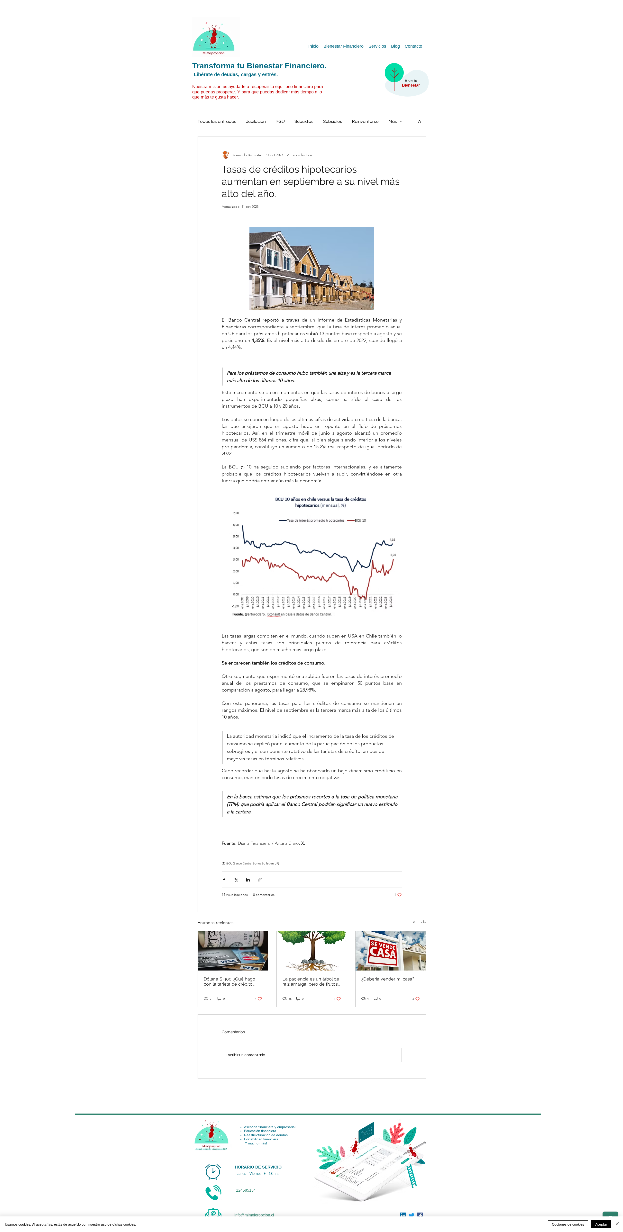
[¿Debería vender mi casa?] (391, 951)
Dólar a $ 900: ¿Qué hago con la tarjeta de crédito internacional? (229, 981)
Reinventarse (365, 121)
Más (392, 121)
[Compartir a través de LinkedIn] (248, 879)
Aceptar (601, 1224)
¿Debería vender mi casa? (387, 978)
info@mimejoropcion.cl (254, 1215)
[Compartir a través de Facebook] (224, 879)
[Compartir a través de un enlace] (259, 879)
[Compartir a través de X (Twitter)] (236, 879)
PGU (280, 121)
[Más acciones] (399, 155)
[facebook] (403, 1215)
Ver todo (419, 922)
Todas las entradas (217, 121)
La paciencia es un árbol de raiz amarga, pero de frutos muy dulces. (311, 981)
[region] (404, 84)
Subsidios (303, 121)
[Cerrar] (617, 1224)
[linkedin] (420, 1215)
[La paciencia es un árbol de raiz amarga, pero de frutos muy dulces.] (312, 951)
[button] (419, 122)
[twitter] (411, 1215)
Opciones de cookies (568, 1224)
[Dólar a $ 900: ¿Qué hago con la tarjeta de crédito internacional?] (233, 951)
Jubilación (256, 121)
